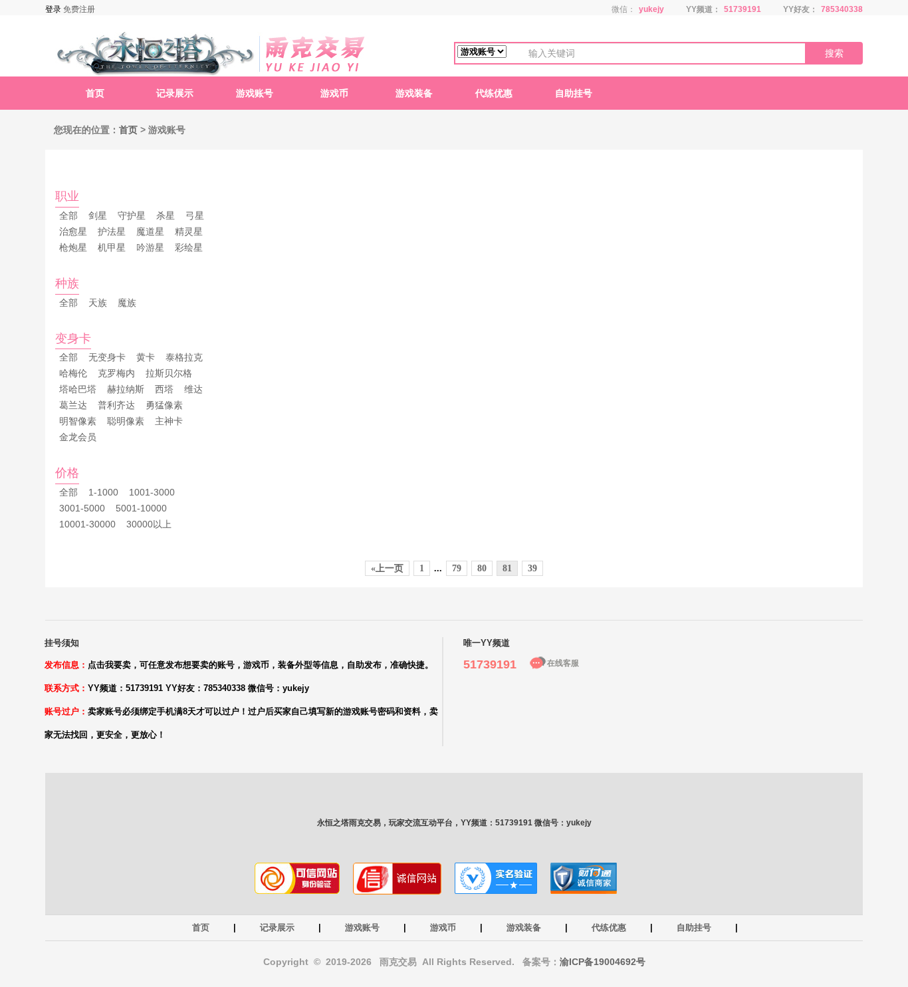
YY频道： (703, 9)
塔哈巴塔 (77, 389)
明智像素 (77, 421)
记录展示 (174, 93)
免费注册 (79, 9)
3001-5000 (82, 508)
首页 (95, 93)
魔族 (127, 302)
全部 (68, 215)
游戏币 (334, 93)
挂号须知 (62, 643)
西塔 (164, 389)
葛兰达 (73, 405)
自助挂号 (573, 93)
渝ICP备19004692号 (602, 961)
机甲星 (112, 247)
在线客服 (563, 663)
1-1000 (103, 492)
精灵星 (189, 231)
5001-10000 (141, 508)
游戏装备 (414, 93)
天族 (97, 302)
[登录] (54, 9)
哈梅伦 (73, 373)
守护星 (132, 215)
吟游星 (150, 247)
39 (532, 568)
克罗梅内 (116, 373)
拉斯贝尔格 (169, 373)
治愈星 (73, 231)
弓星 (194, 215)
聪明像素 (125, 421)
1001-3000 (152, 492)
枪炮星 (73, 247)
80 (482, 568)
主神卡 (169, 421)
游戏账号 (254, 93)
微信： (623, 9)
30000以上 (148, 524)
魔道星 (150, 231)
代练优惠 (493, 93)
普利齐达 (116, 405)
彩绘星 (189, 247)
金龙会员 (77, 437)
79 (456, 568)
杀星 (165, 215)
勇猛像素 (164, 405)
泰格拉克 (184, 357)
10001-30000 (87, 524)
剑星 (97, 215)
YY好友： (800, 9)
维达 (193, 389)
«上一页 (387, 568)
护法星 (112, 231)
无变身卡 (107, 357)
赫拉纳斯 (125, 389)
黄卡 (145, 357)
